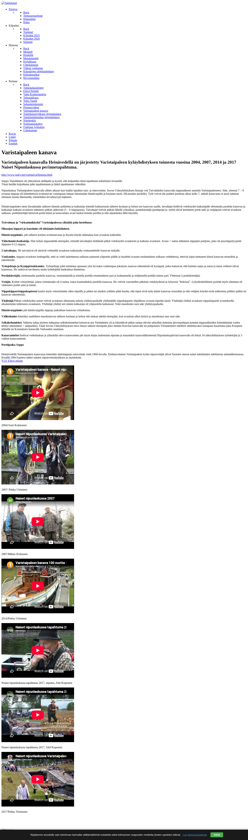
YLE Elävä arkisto (12, 360)
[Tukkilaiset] (9, 3)
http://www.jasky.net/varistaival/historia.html (26, 174)
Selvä (217, 834)
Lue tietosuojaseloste (195, 834)
